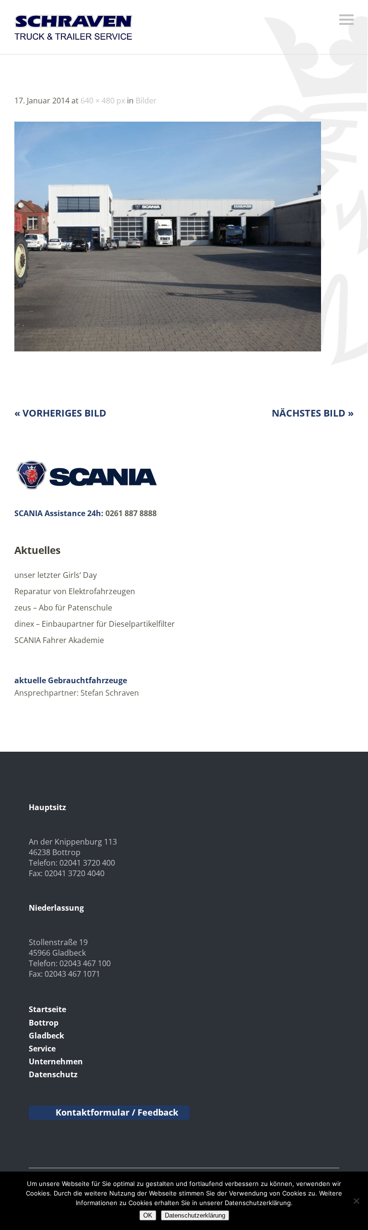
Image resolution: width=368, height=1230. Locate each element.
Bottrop (43, 1022)
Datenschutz (53, 1074)
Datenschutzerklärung (195, 1215)
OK (147, 1215)
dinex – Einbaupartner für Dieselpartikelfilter (94, 624)
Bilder (146, 100)
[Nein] (356, 1201)
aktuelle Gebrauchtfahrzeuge (70, 680)
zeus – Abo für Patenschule (63, 607)
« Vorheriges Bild (60, 412)
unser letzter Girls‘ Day (55, 575)
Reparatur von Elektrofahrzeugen (74, 591)
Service (42, 1048)
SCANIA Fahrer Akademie (59, 640)
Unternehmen (56, 1061)
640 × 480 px (102, 100)
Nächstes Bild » (313, 412)
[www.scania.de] (86, 488)
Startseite (47, 1009)
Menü (346, 19)
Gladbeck (46, 1035)
